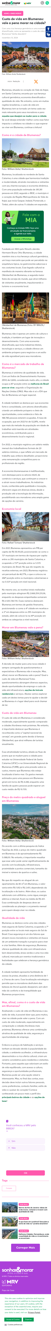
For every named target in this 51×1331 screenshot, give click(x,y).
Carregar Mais (25, 1247)
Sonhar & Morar (11, 2)
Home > (7, 13)
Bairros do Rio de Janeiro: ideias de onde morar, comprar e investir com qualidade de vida (33, 1210)
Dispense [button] (28, 1319)
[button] (13, 1325)
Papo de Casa (8, 1290)
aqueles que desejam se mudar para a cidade (24, 116)
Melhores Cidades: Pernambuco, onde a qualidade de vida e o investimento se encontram (34, 1236)
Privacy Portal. (34, 1312)
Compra (9, 1188)
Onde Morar (15, 13)
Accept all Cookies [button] (13, 1319)
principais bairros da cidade (15, 1097)
